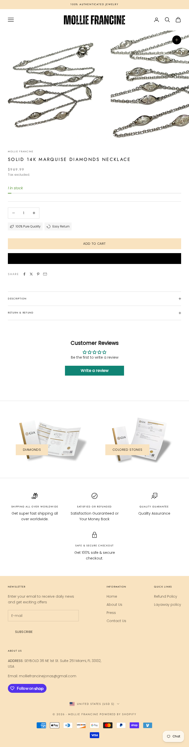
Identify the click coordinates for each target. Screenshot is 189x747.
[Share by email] (45, 274)
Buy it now (94, 258)
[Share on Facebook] (24, 274)
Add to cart (94, 243)
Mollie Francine (20, 151)
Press (111, 612)
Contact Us (116, 620)
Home (112, 596)
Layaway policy (167, 604)
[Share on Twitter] (31, 274)
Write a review (95, 370)
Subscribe (24, 631)
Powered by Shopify (118, 714)
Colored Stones (127, 449)
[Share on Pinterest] (38, 274)
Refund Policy (165, 596)
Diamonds (32, 449)
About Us (114, 604)
